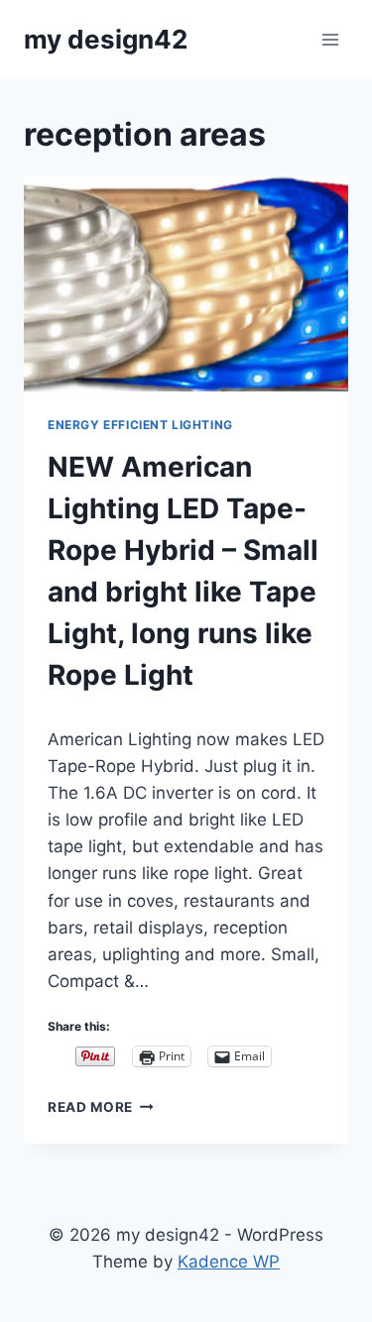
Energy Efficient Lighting (140, 424)
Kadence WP (229, 1261)
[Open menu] (329, 39)
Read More (101, 1107)
